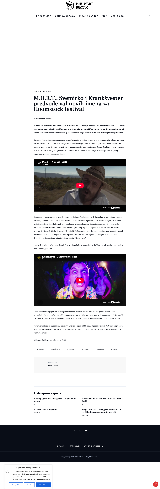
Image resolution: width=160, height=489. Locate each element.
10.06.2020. (86, 415)
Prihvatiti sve (43, 485)
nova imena (70, 349)
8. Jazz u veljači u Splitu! (45, 409)
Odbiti (29, 485)
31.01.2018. (38, 412)
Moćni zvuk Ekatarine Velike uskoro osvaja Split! (102, 399)
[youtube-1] (86, 431)
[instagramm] (80, 431)
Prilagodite (15, 485)
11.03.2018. (86, 404)
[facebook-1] (74, 431)
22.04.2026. (38, 404)
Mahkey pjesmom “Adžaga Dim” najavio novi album (55, 399)
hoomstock (40, 349)
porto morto (100, 349)
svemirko (114, 349)
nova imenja (85, 349)
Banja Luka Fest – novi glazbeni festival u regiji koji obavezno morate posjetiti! (101, 410)
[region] (28, 477)
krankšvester (55, 349)
